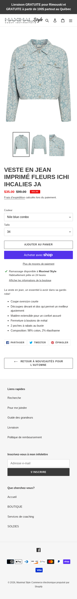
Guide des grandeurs (20, 417)
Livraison (13, 427)
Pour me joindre (17, 407)
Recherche (14, 397)
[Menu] (71, 20)
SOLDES (13, 526)
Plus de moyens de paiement (38, 263)
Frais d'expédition (14, 197)
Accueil (11, 496)
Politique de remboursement (24, 437)
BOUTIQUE (14, 506)
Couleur (8, 210)
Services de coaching (20, 516)
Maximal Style (23, 582)
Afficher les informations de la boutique (30, 280)
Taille (7, 224)
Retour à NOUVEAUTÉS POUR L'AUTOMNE (41, 363)
